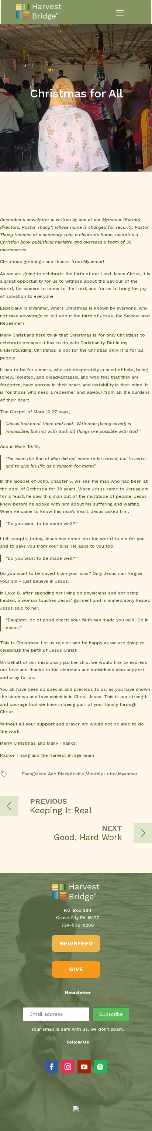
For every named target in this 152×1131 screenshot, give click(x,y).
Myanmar (128, 773)
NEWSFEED (76, 943)
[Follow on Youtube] (84, 1066)
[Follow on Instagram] (68, 1066)
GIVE (76, 969)
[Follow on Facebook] (51, 1066)
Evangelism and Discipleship (53, 773)
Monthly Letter (101, 773)
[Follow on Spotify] (100, 1066)
